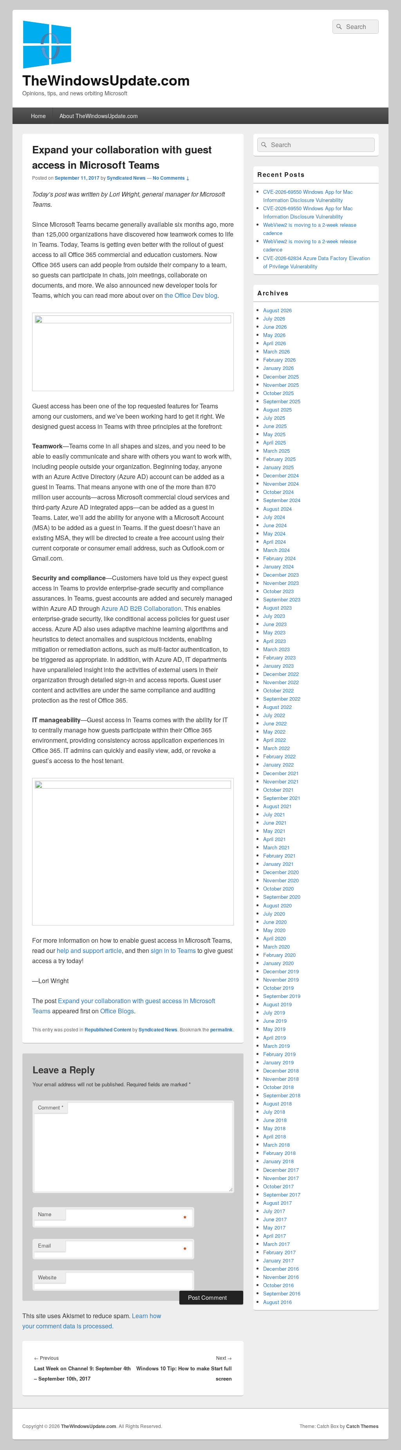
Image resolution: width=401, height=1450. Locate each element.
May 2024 (274, 533)
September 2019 (281, 996)
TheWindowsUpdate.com (106, 79)
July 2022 (274, 715)
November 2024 (281, 483)
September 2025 (281, 401)
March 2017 (276, 1244)
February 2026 (279, 359)
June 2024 (275, 525)
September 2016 (281, 1293)
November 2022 (281, 682)
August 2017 (277, 1202)
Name (44, 1214)
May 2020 (274, 930)
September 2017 (281, 1194)
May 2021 (274, 830)
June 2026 (275, 326)
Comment (50, 1107)
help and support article (89, 950)
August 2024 (277, 508)
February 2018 (279, 1153)
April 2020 (274, 938)
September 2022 (281, 698)
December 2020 (281, 872)
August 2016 (277, 1302)
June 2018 (275, 1120)
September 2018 (281, 1095)
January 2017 (278, 1260)
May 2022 (274, 731)
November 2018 (281, 1078)
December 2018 (281, 1070)
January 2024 (278, 566)
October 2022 (278, 690)
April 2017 (274, 1235)
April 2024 (274, 541)
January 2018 (278, 1161)
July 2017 (274, 1211)
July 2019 (274, 1012)
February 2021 (279, 855)
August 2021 (277, 806)
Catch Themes (362, 1426)
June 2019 (275, 1020)
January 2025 (278, 467)
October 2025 (278, 393)
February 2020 (279, 954)
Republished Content (108, 1029)
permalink (221, 1029)
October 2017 (278, 1186)
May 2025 (274, 434)
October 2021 (278, 789)
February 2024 (279, 558)
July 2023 (274, 615)
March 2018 (276, 1144)
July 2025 (274, 417)
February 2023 (279, 657)
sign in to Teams (173, 950)
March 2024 (276, 550)
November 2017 (281, 1178)
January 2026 (278, 368)
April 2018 (274, 1136)
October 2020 (278, 888)
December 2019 (281, 971)
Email (44, 1245)
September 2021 (281, 798)
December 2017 (281, 1169)
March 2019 (276, 1045)
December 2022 (281, 674)
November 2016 (281, 1277)
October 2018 (278, 1087)
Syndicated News (126, 177)
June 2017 (275, 1219)
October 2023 (278, 591)
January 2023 (278, 665)
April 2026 (274, 343)
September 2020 (281, 896)
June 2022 (275, 723)
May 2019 (274, 1029)
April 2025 (274, 442)
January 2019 (278, 1062)
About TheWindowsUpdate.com (99, 116)
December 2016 (281, 1268)
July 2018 (274, 1111)
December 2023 (281, 574)
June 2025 (275, 426)
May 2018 (274, 1128)
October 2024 (278, 491)
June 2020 (275, 921)
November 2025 (281, 384)
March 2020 (276, 946)
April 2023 (274, 641)
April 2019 (274, 1037)
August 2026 (277, 310)
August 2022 (277, 706)
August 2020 (277, 905)
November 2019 (281, 979)
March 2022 (276, 748)
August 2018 (277, 1103)
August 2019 (277, 1004)
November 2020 (281, 880)
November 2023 (281, 583)
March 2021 (276, 847)
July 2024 (274, 517)
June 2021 (275, 822)
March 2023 (276, 649)
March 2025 (276, 450)
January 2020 (278, 963)
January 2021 (278, 863)
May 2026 (274, 335)
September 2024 (281, 500)
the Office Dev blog (190, 295)
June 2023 (275, 624)
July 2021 (274, 814)
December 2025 (281, 376)
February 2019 (279, 1054)
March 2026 (276, 351)
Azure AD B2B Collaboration (141, 608)
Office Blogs (117, 1010)
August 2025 (277, 409)
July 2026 (274, 318)
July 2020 (274, 913)
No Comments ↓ (171, 177)
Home (38, 116)
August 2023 (277, 607)
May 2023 (274, 632)
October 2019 (278, 987)
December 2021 (281, 773)
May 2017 (274, 1227)
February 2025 (279, 459)
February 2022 (279, 756)
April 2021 (274, 839)
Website (47, 1277)
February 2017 (279, 1252)
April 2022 (274, 739)
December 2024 (281, 475)
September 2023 (281, 599)
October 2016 (278, 1285)
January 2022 (278, 764)
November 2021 (281, 781)
